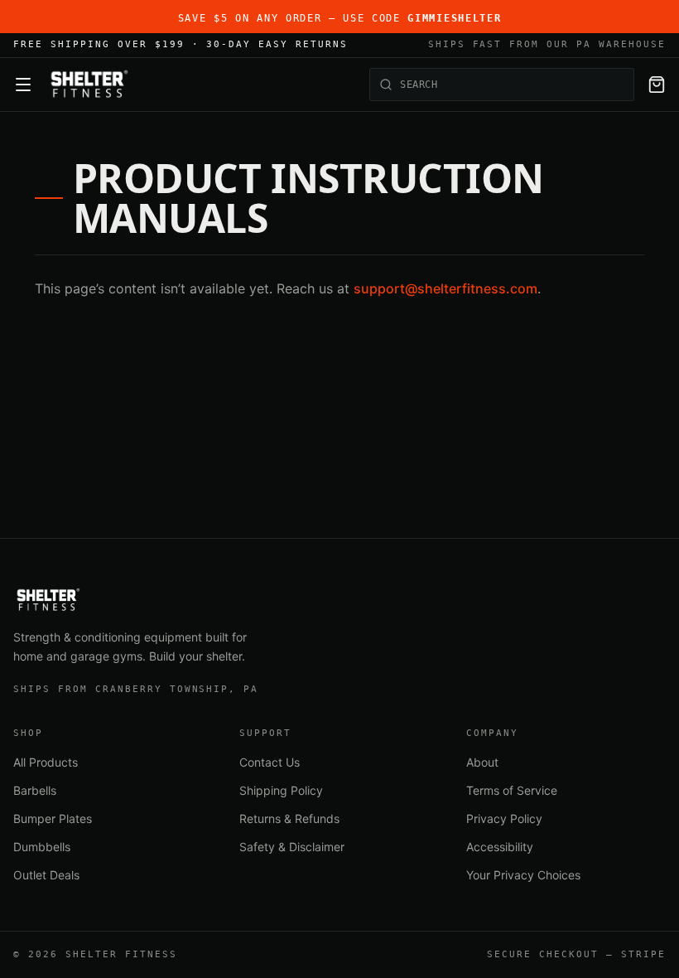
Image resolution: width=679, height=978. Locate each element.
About (482, 762)
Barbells (34, 790)
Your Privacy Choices (523, 875)
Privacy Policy (504, 818)
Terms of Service (511, 790)
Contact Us (269, 762)
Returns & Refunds (289, 818)
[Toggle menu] (23, 84)
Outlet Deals (46, 875)
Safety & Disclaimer (291, 847)
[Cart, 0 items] (657, 84)
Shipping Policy (281, 790)
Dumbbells (41, 847)
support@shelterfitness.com (445, 288)
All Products (45, 762)
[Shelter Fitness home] (89, 84)
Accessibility (499, 847)
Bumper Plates (52, 818)
